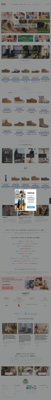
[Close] (35, 190)
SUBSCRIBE (31, 207)
